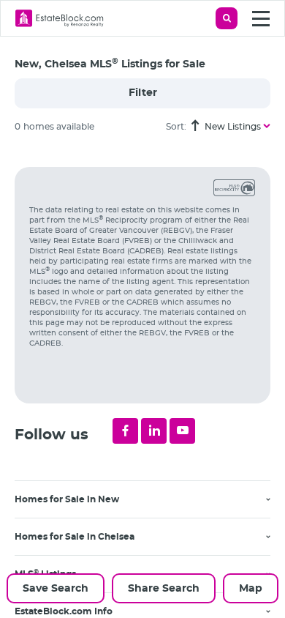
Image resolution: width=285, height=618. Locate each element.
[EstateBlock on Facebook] (125, 431)
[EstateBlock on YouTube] (182, 431)
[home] (59, 18)
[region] (150, 381)
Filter (143, 93)
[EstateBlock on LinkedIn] (154, 431)
